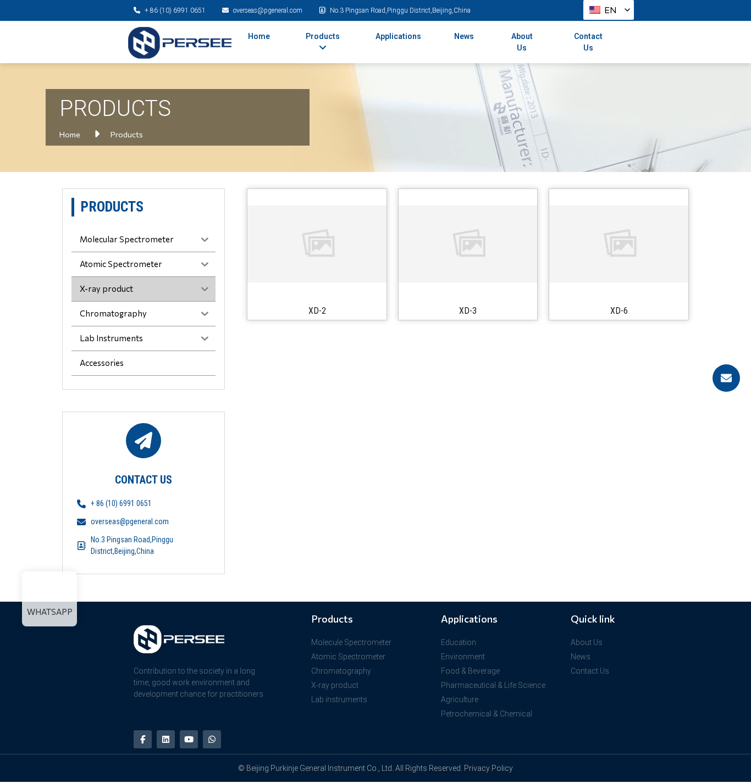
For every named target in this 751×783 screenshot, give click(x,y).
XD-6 (619, 311)
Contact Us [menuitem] (588, 42)
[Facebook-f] (143, 739)
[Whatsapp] (212, 739)
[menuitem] (322, 42)
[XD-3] (468, 244)
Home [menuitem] (259, 36)
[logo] (179, 42)
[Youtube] (189, 739)
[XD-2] (316, 244)
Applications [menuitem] (398, 36)
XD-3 (468, 311)
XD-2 (317, 311)
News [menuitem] (464, 36)
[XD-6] (618, 244)
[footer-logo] (198, 639)
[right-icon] (726, 378)
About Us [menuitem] (522, 42)
